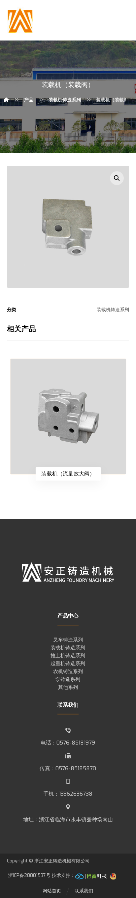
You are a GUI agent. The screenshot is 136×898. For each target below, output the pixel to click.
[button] (117, 178)
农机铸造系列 (68, 671)
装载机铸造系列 (113, 310)
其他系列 (68, 687)
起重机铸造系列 (68, 663)
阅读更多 (71, 375)
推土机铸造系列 (68, 655)
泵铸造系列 (67, 679)
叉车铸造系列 (68, 640)
